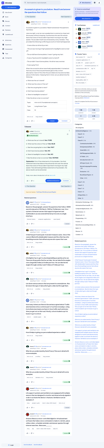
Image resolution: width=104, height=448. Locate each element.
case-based (56, 219)
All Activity (8, 40)
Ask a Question (10, 7)
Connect (7, 25)
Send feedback (28, 444)
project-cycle (36, 403)
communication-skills (82, 68)
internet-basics (31, 219)
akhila (31, 230)
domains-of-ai (39, 377)
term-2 (29, 317)
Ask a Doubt (8, 12)
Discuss (7, 21)
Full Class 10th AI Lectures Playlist (46, 192)
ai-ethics (38, 289)
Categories (8, 58)
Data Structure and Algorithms (84, 225)
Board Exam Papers (85, 175)
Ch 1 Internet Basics (46, 202)
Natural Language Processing (88, 166)
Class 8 (80, 185)
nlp (45, 317)
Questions (8, 44)
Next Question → (66, 16)
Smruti (32, 279)
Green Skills (83, 150)
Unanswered (8, 49)
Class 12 (80, 134)
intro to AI (52, 175)
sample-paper (37, 317)
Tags (6, 53)
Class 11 (80, 137)
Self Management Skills (86, 153)
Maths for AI (79, 215)
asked (32, 24)
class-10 (55, 428)
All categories (80, 127)
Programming (79, 218)
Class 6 (80, 191)
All (99, 54)
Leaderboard (9, 34)
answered (32, 133)
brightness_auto (95, 3)
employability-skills (82, 80)
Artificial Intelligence (82, 131)
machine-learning (81, 77)
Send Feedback (38, 444)
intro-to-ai (30, 116)
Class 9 (80, 182)
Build (6, 17)
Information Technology (83, 202)
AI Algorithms (81, 195)
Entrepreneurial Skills (86, 147)
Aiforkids (8, 3)
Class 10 (80, 140)
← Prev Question (30, 16)
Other (42, 299)
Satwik (32, 388)
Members (7, 30)
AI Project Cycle (84, 163)
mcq (28, 403)
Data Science (79, 212)
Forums (78, 221)
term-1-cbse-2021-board (49, 403)
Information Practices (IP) (83, 205)
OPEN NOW (86, 98)
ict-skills (79, 62)
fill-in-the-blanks (81, 82)
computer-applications (44, 219)
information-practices (91, 65)
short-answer (80, 57)
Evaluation (83, 171)
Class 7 (80, 188)
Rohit (31, 202)
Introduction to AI (46, 22)
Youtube (77, 103)
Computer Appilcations (82, 208)
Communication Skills (86, 143)
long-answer (39, 116)
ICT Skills (82, 156)
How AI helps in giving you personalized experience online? (46, 332)
